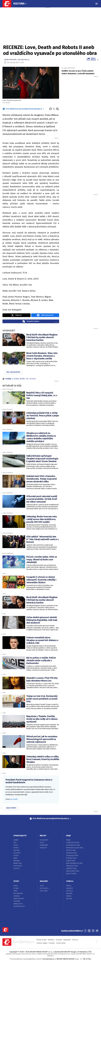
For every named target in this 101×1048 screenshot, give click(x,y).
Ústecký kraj (71, 850)
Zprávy (68, 886)
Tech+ (42, 886)
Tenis (15, 891)
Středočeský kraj (72, 842)
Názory (43, 836)
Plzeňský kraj (71, 858)
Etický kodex (42, 940)
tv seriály (15, 379)
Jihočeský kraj (71, 853)
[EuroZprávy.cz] (8, 3)
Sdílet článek (93, 59)
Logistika (16, 853)
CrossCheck (17, 866)
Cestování (43, 891)
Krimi (15, 858)
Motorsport (18, 893)
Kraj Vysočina (71, 874)
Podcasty (43, 848)
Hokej (15, 886)
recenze (32, 379)
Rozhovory (44, 840)
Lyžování (16, 901)
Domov (16, 840)
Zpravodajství (19, 836)
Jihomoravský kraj (73, 845)
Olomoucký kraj (72, 855)
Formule (16, 896)
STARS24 (69, 881)
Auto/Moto (44, 888)
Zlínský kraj (70, 861)
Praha (68, 840)
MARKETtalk (17, 863)
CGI (27, 379)
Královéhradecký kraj (74, 863)
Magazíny (44, 881)
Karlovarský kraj (72, 871)
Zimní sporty (18, 904)
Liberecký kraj (71, 868)
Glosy (42, 842)
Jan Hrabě (13, 799)
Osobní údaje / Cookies (46, 943)
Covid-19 (16, 868)
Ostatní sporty (19, 906)
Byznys (16, 848)
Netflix (22, 379)
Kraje (68, 836)
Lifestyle (69, 891)
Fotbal (16, 888)
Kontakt (59, 940)
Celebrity (69, 888)
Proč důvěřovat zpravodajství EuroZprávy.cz (24, 109)
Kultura (19, 3)
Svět (15, 842)
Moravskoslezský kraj (74, 848)
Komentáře (44, 845)
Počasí (15, 855)
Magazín (16, 861)
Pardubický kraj (72, 866)
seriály (8, 379)
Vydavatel (67, 940)
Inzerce (75, 940)
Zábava (68, 896)
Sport (15, 845)
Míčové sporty (18, 899)
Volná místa (60, 943)
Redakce (51, 940)
